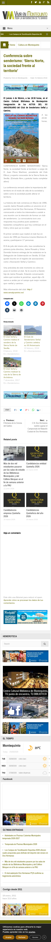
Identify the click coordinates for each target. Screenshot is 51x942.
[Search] (44, 644)
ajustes (32, 932)
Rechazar (22, 937)
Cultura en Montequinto (28, 44)
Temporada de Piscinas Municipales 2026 (21, 844)
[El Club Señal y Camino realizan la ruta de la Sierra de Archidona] (12, 362)
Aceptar (9, 937)
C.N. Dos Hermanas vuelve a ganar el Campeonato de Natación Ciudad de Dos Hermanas (37, 426)
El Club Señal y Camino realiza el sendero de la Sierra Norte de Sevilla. (11, 342)
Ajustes (35, 937)
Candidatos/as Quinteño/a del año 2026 (34, 513)
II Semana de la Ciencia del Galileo (13, 423)
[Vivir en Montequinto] (26, 15)
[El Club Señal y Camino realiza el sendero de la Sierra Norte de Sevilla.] (12, 330)
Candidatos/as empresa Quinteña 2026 (12, 513)
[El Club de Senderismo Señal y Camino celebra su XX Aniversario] (33, 330)
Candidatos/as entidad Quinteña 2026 (36, 465)
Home (12, 44)
